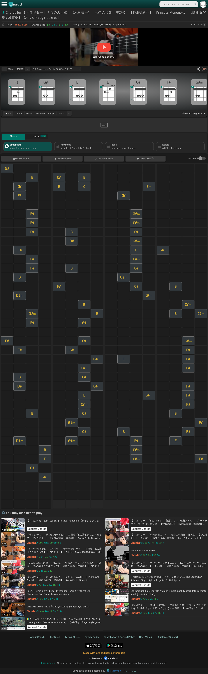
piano (19, 113)
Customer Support (168, 637)
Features (55, 637)
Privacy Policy (92, 637)
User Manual (146, 637)
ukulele (29, 113)
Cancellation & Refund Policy (119, 637)
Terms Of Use (72, 637)
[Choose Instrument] (69, 113)
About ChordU (37, 637)
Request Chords (37, 528)
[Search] (194, 4)
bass (61, 113)
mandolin (40, 113)
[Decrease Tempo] (4, 69)
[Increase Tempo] (27, 69)
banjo (51, 113)
